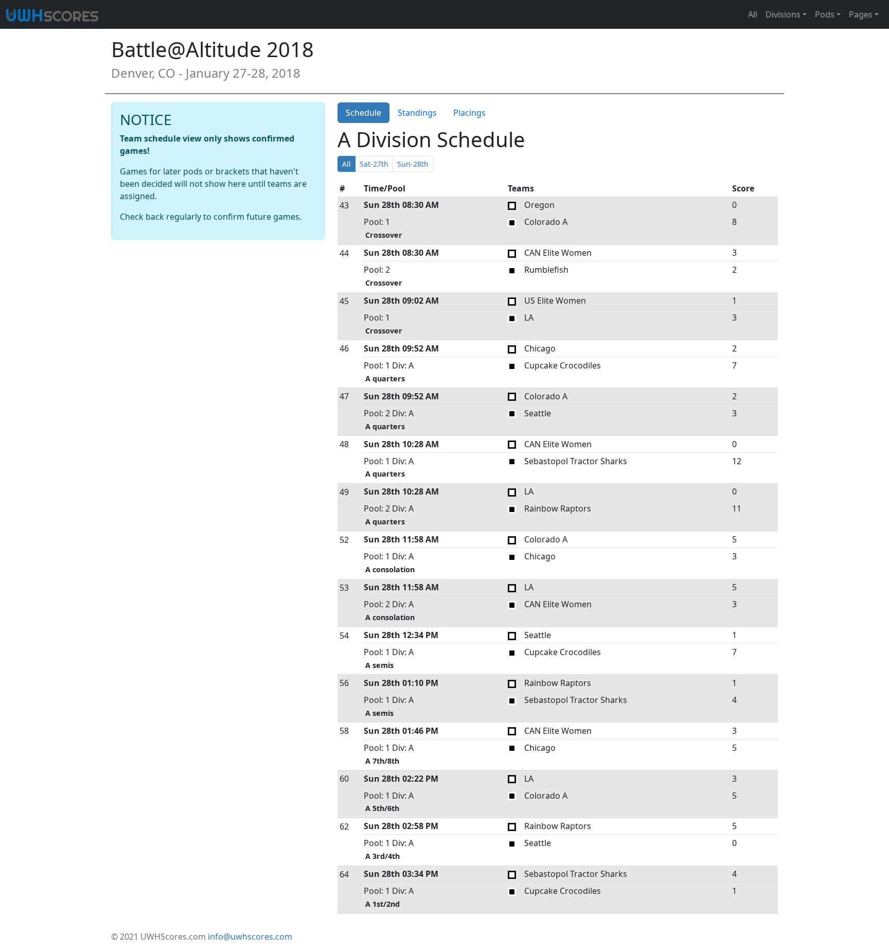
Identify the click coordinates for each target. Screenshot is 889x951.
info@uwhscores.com (250, 936)
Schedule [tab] (363, 112)
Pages (861, 14)
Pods (824, 14)
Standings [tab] (417, 112)
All (752, 14)
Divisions (783, 14)
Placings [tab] (469, 112)
